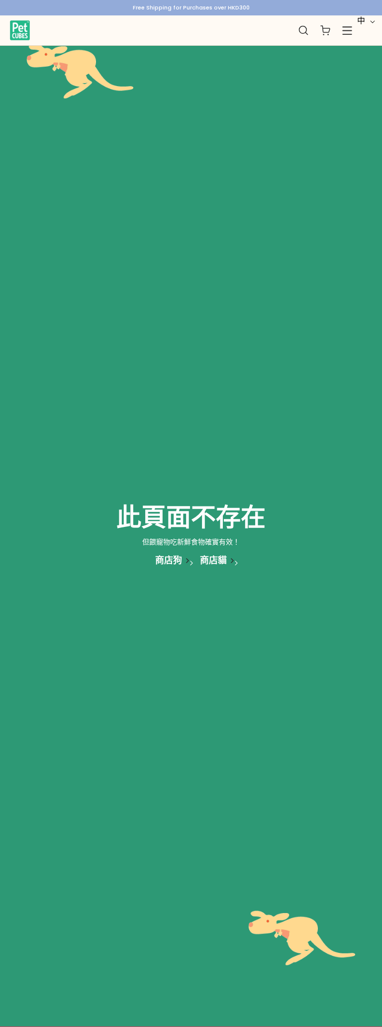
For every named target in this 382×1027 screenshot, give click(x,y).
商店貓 (213, 560)
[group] (191, 7)
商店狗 (168, 560)
